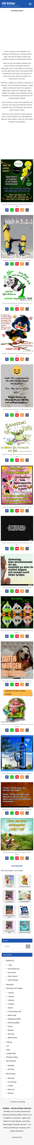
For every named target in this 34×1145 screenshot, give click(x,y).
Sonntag (11, 1069)
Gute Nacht (12, 972)
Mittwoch (11, 1089)
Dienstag (11, 1078)
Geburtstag (12, 1015)
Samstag (11, 1065)
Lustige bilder (11, 1053)
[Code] (27, 210)
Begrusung (10, 960)
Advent (10, 1008)
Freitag (10, 1086)
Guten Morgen (13, 980)
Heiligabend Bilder (14, 1019)
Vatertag (11, 1034)
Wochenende (11, 1061)
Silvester (11, 1030)
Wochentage (10, 1074)
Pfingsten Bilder (12, 1057)
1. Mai (10, 965)
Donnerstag (12, 1082)
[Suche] (28, 946)
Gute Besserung (13, 969)
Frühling (9, 1042)
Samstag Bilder (17, 866)
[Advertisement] (17, 31)
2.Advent (11, 996)
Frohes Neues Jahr (15, 1011)
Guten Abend (12, 976)
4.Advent (11, 1004)
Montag (10, 1093)
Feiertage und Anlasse (14, 988)
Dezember (10, 984)
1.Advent (11, 993)
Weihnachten (12, 1038)
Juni (7, 1046)
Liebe (8, 1050)
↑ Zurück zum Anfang (17, 1102)
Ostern (10, 1026)
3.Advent (11, 1000)
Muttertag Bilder (14, 1023)
